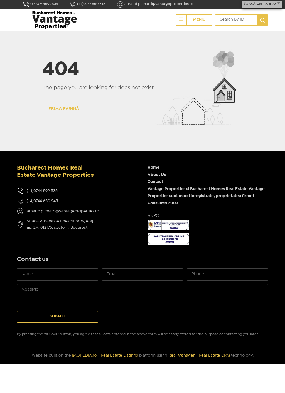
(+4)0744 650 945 (42, 201)
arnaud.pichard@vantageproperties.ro (158, 4)
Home (153, 167)
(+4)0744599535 (44, 4)
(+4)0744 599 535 (42, 191)
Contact (155, 181)
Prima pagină (63, 108)
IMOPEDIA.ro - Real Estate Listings (105, 355)
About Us (157, 174)
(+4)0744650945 (90, 4)
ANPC (153, 215)
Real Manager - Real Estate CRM (199, 355)
